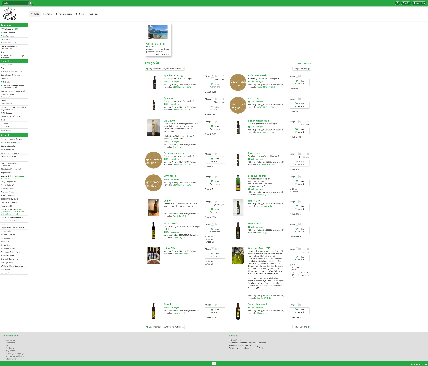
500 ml (210, 239)
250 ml (210, 237)
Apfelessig (169, 98)
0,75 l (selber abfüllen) (296, 268)
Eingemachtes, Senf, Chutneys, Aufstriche (166, 68)
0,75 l (294, 264)
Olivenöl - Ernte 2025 (259, 248)
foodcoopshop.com (419, 364)
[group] (158, 39)
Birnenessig (254, 153)
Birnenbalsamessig (258, 120)
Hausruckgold (263, 194)
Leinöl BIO (169, 248)
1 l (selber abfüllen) (300, 272)
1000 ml (295, 192)
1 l (293, 277)
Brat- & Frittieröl (257, 175)
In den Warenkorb (299, 82)
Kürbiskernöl (171, 223)
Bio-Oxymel (170, 120)
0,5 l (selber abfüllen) (300, 275)
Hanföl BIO (254, 200)
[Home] (14, 14)
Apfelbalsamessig (173, 75)
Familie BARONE (179, 216)
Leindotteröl (255, 223)
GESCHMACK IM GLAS (182, 87)
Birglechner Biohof (265, 206)
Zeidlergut (177, 147)
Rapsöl (167, 303)
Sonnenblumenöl (257, 303)
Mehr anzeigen (172, 81)
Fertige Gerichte (300, 68)
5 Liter (294, 189)
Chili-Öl (168, 200)
